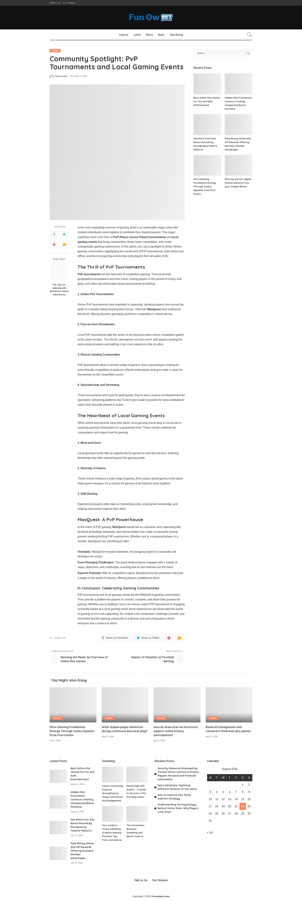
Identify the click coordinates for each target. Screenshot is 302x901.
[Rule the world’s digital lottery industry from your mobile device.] (238, 165)
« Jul (210, 832)
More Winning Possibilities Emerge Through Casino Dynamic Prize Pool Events (204, 186)
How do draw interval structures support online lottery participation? (176, 731)
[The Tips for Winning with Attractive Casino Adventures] (59, 272)
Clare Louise (61, 76)
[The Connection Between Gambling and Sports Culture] (137, 814)
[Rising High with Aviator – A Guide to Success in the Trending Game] (137, 774)
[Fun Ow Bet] (151, 17)
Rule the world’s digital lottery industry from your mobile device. (238, 183)
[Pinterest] (54, 244)
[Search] (249, 34)
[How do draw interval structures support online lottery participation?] (177, 704)
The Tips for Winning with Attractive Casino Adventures (59, 289)
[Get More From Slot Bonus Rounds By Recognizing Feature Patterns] (207, 124)
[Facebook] (54, 234)
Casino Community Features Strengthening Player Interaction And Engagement (112, 793)
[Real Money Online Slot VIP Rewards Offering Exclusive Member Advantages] (238, 124)
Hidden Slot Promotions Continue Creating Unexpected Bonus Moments (82, 799)
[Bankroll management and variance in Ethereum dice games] (229, 704)
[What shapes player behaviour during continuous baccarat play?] (125, 704)
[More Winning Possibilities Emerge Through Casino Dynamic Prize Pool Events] (207, 165)
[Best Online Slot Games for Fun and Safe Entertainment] (207, 83)
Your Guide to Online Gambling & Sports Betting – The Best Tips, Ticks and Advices (112, 832)
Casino (55, 51)
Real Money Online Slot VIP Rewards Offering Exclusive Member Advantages (82, 851)
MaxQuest (142, 573)
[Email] (64, 244)
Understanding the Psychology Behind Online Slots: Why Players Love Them (178, 808)
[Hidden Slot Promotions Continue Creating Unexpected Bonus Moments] (238, 83)
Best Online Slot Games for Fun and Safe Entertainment (206, 101)
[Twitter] (64, 234)
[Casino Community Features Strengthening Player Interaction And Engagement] (112, 774)
